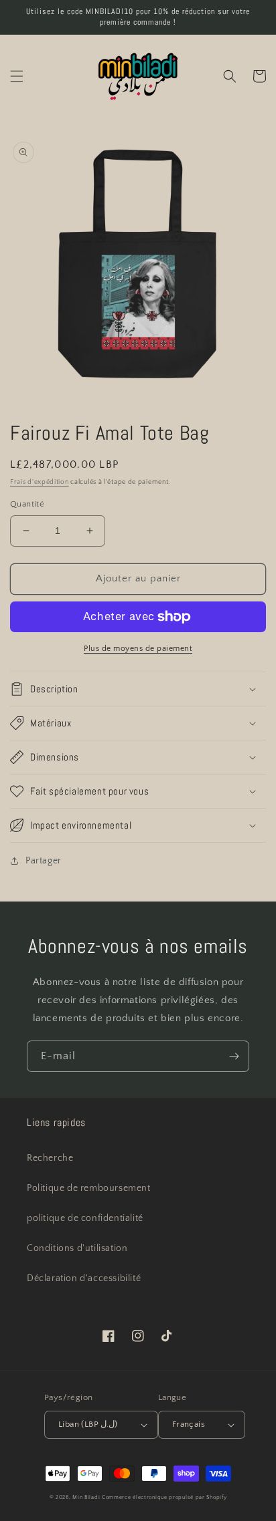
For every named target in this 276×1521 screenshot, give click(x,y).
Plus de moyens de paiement (138, 648)
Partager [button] (43, 860)
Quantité (27, 504)
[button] (16, 76)
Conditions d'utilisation (77, 1248)
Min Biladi (86, 1497)
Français (188, 1424)
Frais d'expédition (39, 482)
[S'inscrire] (234, 1056)
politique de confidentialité (85, 1218)
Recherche (50, 1158)
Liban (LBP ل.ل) (88, 1424)
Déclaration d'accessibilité (84, 1278)
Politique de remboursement (89, 1188)
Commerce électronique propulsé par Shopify (164, 1497)
